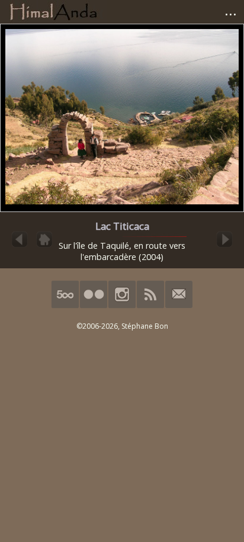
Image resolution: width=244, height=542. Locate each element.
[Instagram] (122, 306)
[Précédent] (19, 246)
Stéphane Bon (144, 326)
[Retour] (44, 246)
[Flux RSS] (150, 306)
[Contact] (179, 306)
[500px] (65, 306)
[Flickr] (93, 306)
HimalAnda (53, 12)
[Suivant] (224, 246)
